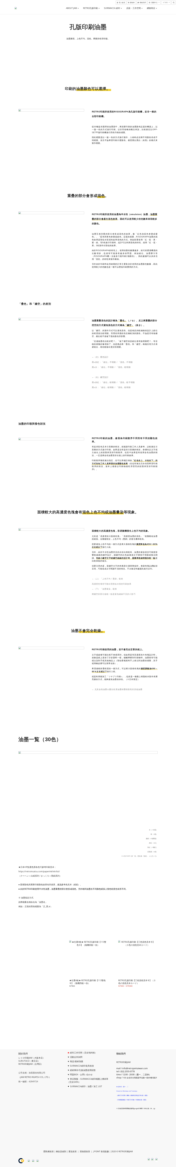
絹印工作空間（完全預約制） (83, 1052)
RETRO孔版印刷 (90, 8)
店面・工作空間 (133, 8)
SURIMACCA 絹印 (112, 8)
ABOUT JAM (71, 8)
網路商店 (151, 8)
